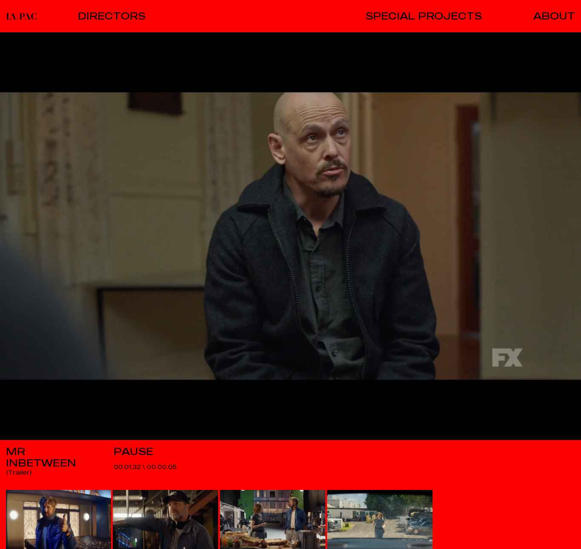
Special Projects (423, 16)
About (554, 16)
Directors (111, 16)
